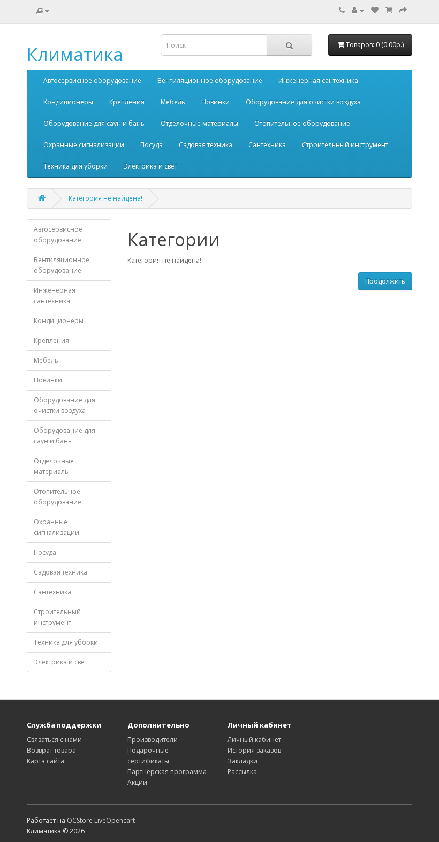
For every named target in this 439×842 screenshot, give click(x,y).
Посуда (151, 144)
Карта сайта (45, 761)
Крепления (127, 101)
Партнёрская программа (167, 771)
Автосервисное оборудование (92, 80)
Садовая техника (205, 144)
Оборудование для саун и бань (94, 123)
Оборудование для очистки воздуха (303, 101)
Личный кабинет (254, 739)
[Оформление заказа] (403, 10)
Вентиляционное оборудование (209, 80)
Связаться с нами (54, 739)
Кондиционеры (68, 101)
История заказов (254, 750)
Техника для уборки (75, 166)
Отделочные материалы (199, 123)
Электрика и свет (150, 166)
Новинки (215, 101)
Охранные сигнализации (83, 144)
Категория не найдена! (105, 198)
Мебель (173, 101)
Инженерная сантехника (318, 80)
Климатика (75, 54)
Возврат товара (51, 750)
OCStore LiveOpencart (101, 820)
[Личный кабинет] (358, 10)
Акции (137, 782)
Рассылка (242, 771)
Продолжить (385, 281)
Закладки (243, 761)
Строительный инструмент (345, 144)
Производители (152, 739)
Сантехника (267, 144)
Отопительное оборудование (302, 123)
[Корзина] (388, 10)
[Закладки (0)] (375, 10)
